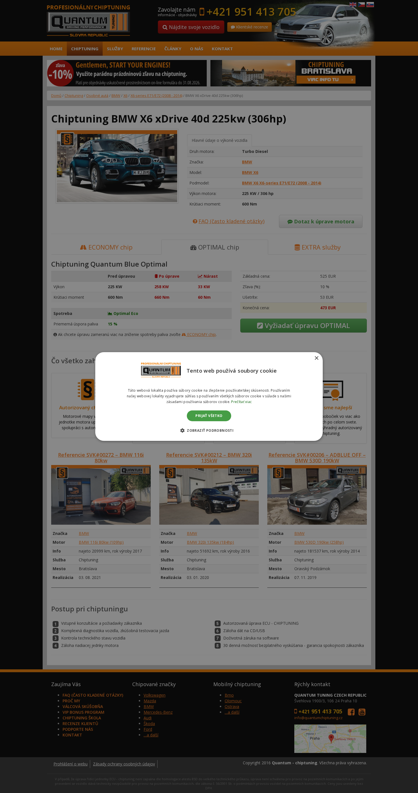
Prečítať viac (241, 401)
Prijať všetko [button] (208, 415)
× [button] (316, 358)
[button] (209, 430)
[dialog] (209, 396)
